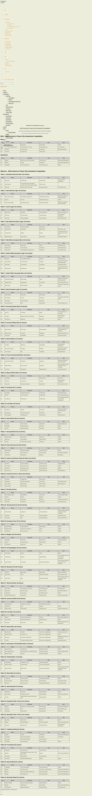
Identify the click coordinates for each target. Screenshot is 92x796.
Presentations (9, 121)
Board (7, 130)
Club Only (8, 96)
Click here (42, 125)
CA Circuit (8, 108)
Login (4, 139)
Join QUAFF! (9, 116)
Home (4, 90)
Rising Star (11, 103)
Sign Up (7, 141)
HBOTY (10, 99)
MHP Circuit (8, 110)
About (4, 128)
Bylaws (7, 134)
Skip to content (3, 1)
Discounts (8, 125)
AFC (7, 105)
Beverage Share (9, 123)
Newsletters (8, 119)
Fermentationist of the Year (14, 101)
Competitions (6, 94)
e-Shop (4, 127)
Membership (6, 114)
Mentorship (8, 117)
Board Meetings (12, 132)
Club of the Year (9, 107)
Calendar (5, 92)
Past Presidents (9, 137)
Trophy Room (9, 112)
